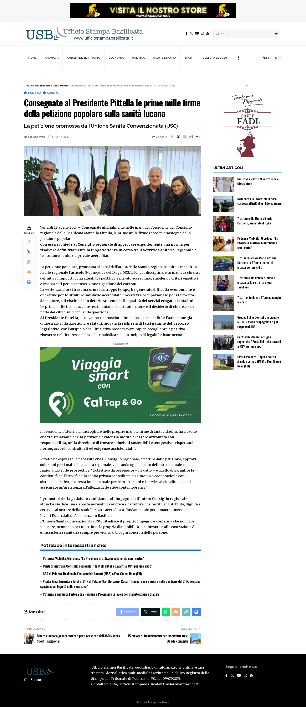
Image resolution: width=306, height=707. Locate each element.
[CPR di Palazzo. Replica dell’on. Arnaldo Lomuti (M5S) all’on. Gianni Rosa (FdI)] (223, 362)
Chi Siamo (32, 679)
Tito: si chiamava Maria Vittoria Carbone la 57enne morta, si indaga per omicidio (256, 263)
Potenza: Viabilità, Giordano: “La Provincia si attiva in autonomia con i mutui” (93, 558)
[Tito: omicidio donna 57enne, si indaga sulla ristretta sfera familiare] (223, 283)
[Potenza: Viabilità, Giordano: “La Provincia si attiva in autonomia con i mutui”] (223, 243)
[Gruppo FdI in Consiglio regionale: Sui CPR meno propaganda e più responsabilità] (223, 322)
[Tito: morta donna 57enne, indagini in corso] (223, 303)
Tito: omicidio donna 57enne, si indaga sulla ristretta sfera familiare (256, 282)
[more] (238, 57)
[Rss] (207, 33)
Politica (34, 92)
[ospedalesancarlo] (153, 73)
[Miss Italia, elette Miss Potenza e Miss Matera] (223, 184)
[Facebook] (186, 33)
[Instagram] (202, 33)
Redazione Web (34, 136)
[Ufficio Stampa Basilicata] (84, 33)
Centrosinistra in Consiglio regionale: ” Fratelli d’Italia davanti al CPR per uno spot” (97, 566)
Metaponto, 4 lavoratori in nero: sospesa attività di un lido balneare (259, 201)
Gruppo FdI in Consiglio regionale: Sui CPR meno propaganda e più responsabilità (258, 322)
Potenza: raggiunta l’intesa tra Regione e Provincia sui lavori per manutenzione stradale (101, 594)
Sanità (52, 92)
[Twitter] (191, 33)
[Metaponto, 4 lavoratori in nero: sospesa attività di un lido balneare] (223, 204)
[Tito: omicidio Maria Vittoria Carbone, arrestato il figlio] (223, 224)
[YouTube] (197, 33)
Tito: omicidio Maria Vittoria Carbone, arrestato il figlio (254, 220)
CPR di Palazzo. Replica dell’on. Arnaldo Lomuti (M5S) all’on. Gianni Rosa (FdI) (92, 573)
